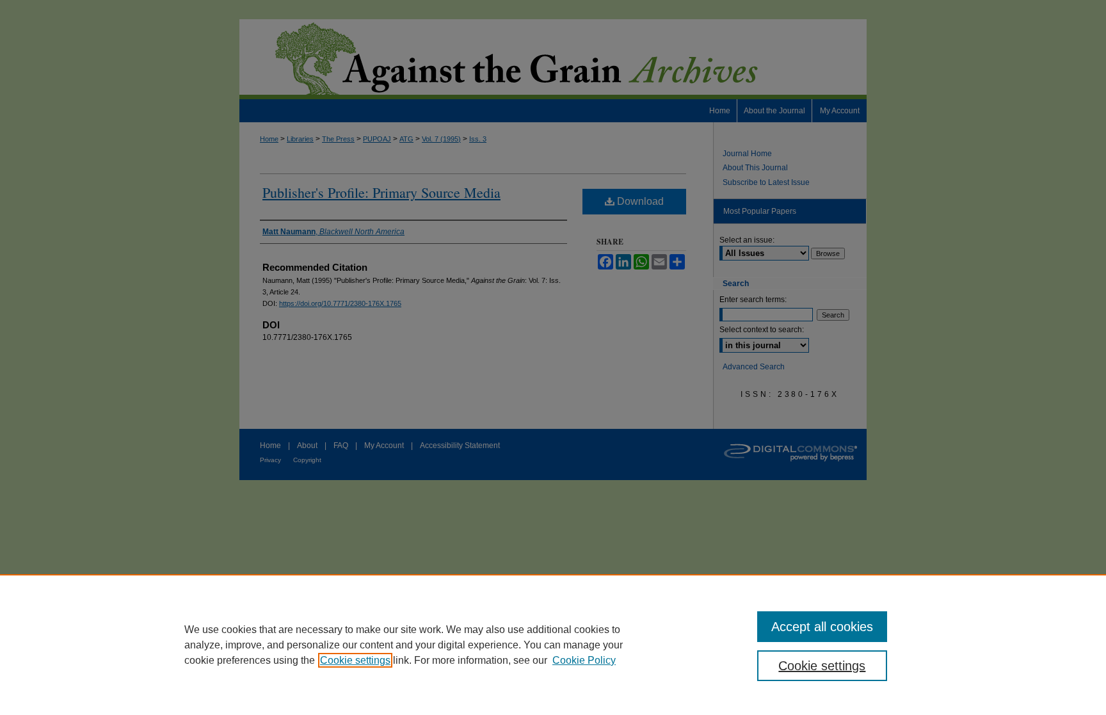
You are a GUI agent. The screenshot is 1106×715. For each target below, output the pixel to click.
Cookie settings (355, 660)
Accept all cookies (822, 627)
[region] (553, 644)
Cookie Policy (584, 660)
